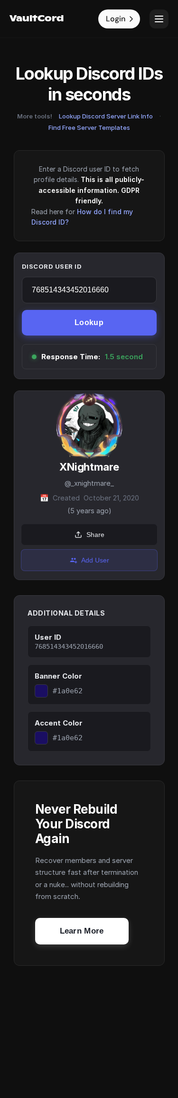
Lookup (89, 322)
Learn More (82, 930)
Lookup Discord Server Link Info (106, 116)
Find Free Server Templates (89, 127)
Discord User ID (52, 266)
